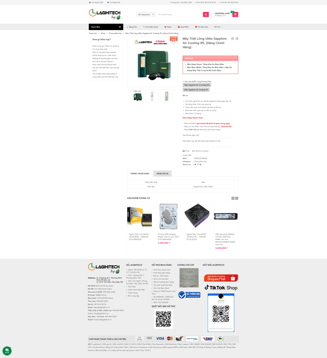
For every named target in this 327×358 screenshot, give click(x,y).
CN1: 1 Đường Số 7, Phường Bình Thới (135, 276)
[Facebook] (198, 164)
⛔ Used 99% (183, 27)
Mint (205, 187)
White (210, 187)
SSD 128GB (194, 344)
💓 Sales (167, 27)
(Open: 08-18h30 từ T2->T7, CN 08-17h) (136, 271)
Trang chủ (93, 33)
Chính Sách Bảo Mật (136, 290)
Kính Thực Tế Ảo (143, 350)
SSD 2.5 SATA (130, 344)
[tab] (140, 173)
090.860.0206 (102, 301)
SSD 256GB (206, 344)
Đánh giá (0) (162, 174)
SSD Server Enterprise (138, 347)
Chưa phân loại (115, 33)
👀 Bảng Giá (131, 27)
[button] (189, 305)
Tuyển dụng (132, 293)
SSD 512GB (217, 344)
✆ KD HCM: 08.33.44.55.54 (205, 2)
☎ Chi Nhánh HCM (96, 2)
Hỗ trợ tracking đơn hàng (163, 282)
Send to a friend (201, 151)
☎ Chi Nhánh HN (113, 2)
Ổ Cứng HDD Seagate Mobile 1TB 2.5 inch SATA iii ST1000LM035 (168, 236)
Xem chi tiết (226, 126)
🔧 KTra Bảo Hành (150, 27)
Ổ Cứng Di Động (203, 347)
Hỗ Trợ (217, 27)
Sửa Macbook (158, 344)
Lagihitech (96, 344)
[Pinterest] (200, 164)
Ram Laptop (183, 344)
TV (110, 350)
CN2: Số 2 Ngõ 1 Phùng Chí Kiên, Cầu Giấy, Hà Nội (137, 282)
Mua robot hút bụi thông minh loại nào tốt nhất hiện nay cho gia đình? (105, 67)
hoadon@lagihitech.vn (103, 320)
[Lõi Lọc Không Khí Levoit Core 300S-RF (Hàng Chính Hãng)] (237, 38)
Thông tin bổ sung (139, 174)
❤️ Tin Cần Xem (201, 27)
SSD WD (191, 347)
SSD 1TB (227, 344)
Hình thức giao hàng (161, 273)
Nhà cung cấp (133, 296)
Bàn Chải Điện (101, 350)
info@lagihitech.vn (101, 313)
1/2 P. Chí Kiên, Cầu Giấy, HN (111, 282)
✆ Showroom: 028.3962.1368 (181, 2)
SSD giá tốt (106, 344)
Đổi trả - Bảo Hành (160, 276)
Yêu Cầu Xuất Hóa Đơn (162, 285)
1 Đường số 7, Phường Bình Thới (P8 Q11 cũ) (109, 279)
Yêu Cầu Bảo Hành (161, 288)
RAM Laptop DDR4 (170, 347)
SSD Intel (183, 347)
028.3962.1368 (109, 292)
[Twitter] (195, 164)
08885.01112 (101, 295)
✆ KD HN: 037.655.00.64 (229, 2)
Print (187, 151)
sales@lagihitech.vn (102, 307)
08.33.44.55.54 (102, 286)
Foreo (214, 347)
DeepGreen (198, 187)
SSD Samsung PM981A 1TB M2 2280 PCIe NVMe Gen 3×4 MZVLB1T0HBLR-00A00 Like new (225, 239)
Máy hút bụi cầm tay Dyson (123, 350)
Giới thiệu (132, 287)
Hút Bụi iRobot (98, 347)
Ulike (203, 182)
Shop (103, 33)
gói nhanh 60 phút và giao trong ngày (213, 123)
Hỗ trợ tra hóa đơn (160, 279)
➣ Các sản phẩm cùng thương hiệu (197, 81)
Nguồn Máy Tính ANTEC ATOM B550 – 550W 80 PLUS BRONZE (139, 236)
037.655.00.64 (100, 289)
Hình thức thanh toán (162, 270)
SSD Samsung (155, 347)
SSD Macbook (171, 344)
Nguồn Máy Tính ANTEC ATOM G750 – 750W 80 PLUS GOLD (197, 236)
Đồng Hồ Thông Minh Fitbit (117, 347)
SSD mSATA (118, 344)
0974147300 (102, 298)
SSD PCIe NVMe (144, 344)
